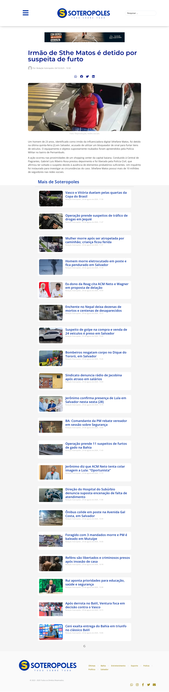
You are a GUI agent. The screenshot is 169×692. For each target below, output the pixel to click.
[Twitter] (148, 684)
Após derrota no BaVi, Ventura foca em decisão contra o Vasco (95, 605)
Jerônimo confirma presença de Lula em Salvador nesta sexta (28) (95, 400)
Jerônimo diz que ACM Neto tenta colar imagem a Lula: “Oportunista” (95, 468)
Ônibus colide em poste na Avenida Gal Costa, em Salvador (95, 514)
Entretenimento (118, 665)
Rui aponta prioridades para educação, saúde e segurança (95, 582)
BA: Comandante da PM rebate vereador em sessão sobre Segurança (96, 423)
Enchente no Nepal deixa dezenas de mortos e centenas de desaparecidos (93, 308)
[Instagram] (137, 684)
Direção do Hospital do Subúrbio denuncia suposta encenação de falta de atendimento (96, 493)
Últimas (91, 665)
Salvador (104, 669)
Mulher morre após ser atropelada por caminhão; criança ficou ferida (94, 240)
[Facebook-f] (142, 684)
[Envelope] (154, 684)
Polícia (146, 665)
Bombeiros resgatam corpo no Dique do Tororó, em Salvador (95, 354)
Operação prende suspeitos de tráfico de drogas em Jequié (96, 217)
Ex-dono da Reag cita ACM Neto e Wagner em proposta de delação (96, 286)
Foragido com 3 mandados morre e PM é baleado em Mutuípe (96, 537)
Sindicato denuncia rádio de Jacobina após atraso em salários (93, 377)
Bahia (103, 665)
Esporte (134, 665)
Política (91, 669)
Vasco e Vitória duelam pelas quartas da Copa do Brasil (96, 194)
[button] (75, 76)
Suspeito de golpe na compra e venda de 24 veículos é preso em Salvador (96, 331)
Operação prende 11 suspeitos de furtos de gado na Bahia (96, 445)
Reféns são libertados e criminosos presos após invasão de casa (97, 559)
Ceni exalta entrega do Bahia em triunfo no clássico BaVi (95, 628)
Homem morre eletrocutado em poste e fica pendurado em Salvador (95, 263)
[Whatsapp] (131, 684)
